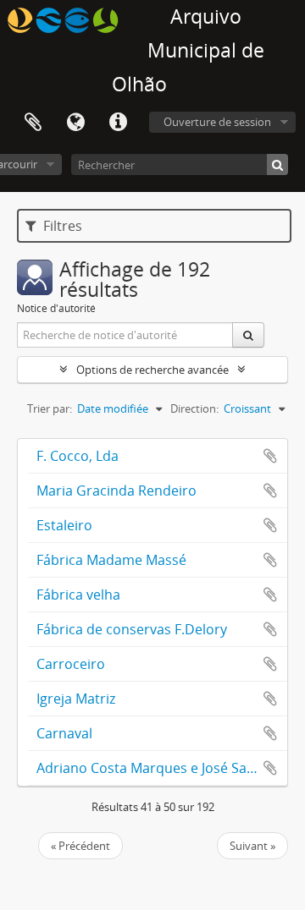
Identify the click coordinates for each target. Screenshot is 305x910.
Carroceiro (70, 664)
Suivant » (252, 845)
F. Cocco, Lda (77, 456)
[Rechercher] (277, 164)
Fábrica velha (78, 594)
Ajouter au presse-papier (270, 455)
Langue (75, 122)
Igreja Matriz (75, 698)
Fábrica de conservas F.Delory (131, 629)
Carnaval (64, 733)
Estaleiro (64, 525)
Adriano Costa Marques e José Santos (155, 768)
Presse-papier (33, 122)
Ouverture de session (217, 121)
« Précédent (80, 845)
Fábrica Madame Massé (111, 560)
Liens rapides (118, 122)
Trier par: (49, 408)
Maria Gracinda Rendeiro (116, 490)
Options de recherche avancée (152, 369)
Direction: (194, 408)
